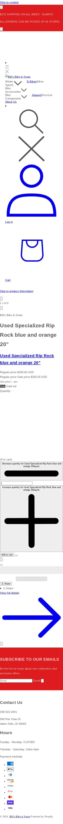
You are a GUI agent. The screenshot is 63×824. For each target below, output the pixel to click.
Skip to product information (16, 291)
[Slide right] (1, 308)
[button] (31, 570)
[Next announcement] (1, 29)
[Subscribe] (42, 681)
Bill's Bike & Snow (20, 816)
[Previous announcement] (1, 7)
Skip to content (9, 2)
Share (7, 583)
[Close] (1, 644)
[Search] (31, 133)
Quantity (5, 390)
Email (36, 680)
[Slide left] (1, 298)
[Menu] (7, 67)
